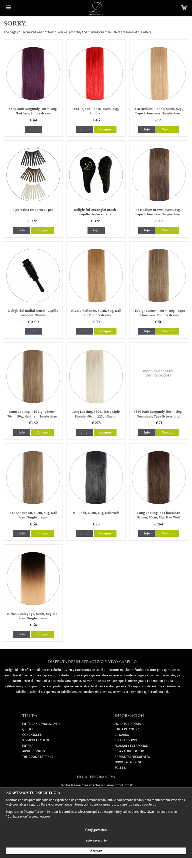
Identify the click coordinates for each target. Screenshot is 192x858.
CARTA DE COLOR (126, 729)
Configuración (96, 830)
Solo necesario (96, 840)
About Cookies (33, 751)
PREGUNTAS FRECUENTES (132, 757)
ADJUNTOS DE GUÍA (127, 724)
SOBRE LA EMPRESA (128, 762)
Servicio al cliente (36, 740)
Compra (105, 129)
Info (33, 129)
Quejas (27, 729)
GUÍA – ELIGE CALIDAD (129, 751)
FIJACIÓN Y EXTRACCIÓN (131, 746)
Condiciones (32, 735)
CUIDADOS (121, 735)
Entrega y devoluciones (41, 724)
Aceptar (96, 851)
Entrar (28, 746)
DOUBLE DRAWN (125, 740)
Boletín (120, 768)
